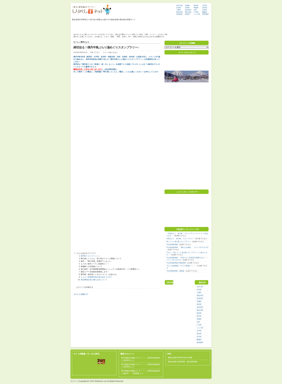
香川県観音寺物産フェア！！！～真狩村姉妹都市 (140, 358)
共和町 (187, 8)
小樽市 (178, 10)
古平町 (204, 5)
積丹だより (85, 42)
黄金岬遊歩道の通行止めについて (94, 280)
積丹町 (196, 5)
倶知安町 (188, 10)
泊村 (195, 10)
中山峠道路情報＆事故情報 (176, 263)
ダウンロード (172, 26)
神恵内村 (179, 12)
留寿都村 (205, 14)
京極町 (187, 5)
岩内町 (178, 8)
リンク (183, 26)
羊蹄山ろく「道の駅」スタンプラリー (180, 238)
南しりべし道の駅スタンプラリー (178, 241)
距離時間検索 (115, 26)
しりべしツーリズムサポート (153, 26)
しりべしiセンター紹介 (82, 26)
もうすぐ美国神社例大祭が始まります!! (96, 277)
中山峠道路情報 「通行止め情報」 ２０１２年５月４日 (187, 247)
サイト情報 (193, 26)
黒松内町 (188, 12)
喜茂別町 (179, 14)
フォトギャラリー (100, 26)
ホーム (76, 42)
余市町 (204, 10)
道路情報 (135, 26)
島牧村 (187, 14)
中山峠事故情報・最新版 (175, 271)
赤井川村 (179, 5)
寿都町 (196, 8)
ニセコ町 (197, 14)
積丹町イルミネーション (90, 256)
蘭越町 (204, 12)
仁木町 (196, 12)
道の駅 (126, 26)
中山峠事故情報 (172, 244)
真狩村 (204, 8)
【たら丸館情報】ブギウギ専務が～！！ (180, 266)
